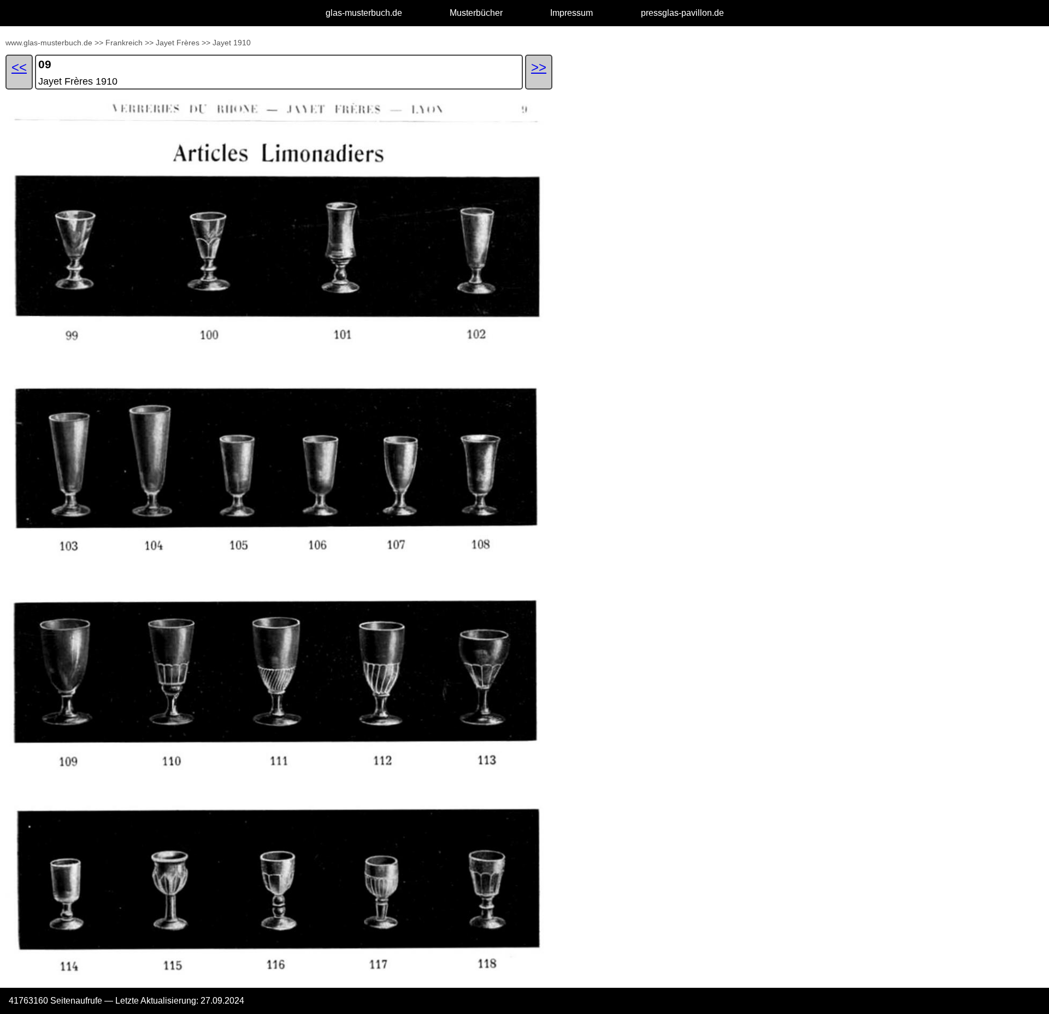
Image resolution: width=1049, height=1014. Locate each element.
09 (44, 64)
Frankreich (124, 42)
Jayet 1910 (232, 42)
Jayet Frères (177, 42)
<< (19, 67)
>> (98, 42)
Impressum (571, 12)
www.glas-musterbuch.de (48, 42)
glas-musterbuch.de (364, 12)
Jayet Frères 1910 (77, 81)
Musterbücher (476, 12)
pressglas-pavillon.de (682, 12)
